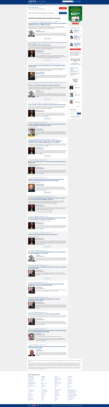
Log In (75, 1)
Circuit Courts (30, 396)
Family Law (43, 384)
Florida (42, 396)
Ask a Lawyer (35, 3)
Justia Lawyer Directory (71, 392)
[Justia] (32, 1)
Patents (55, 396)
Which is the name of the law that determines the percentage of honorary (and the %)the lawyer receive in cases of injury (46, 180)
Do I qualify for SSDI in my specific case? (40, 45)
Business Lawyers (31, 379)
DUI (42, 382)
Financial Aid (70, 380)
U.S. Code (29, 392)
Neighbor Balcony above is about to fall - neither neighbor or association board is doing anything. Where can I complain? (45, 141)
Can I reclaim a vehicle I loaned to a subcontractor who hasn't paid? (48, 104)
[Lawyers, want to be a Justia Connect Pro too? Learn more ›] (43, 72)
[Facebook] (34, 405)
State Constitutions (44, 391)
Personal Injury (49, 21)
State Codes (43, 392)
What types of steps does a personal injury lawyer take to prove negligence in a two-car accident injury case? (46, 284)
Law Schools (47, 3)
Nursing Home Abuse (44, 82)
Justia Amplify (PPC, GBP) (72, 396)
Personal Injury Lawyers (32, 386)
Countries (56, 399)
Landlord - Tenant (42, 196)
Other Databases (57, 389)
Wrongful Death (36, 21)
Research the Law (41, 3)
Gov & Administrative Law (46, 42)
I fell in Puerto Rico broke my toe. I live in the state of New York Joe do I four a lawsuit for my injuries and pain (46, 124)
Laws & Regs (52, 3)
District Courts (30, 398)
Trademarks (56, 398)
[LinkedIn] (32, 405)
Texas (42, 399)
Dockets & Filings (31, 399)
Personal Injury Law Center (75, 64)
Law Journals (70, 383)
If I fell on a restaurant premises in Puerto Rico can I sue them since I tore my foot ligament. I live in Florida (47, 252)
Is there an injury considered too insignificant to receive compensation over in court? (44, 299)
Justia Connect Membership (72, 391)
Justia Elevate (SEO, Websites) (72, 395)
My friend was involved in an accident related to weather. (45, 314)
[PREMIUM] (31, 75)
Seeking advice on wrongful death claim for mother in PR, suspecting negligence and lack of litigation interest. (47, 24)
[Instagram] (35, 405)
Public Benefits (63, 42)
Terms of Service (68, 405)
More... (29, 387)
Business (56, 376)
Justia (29, 5)
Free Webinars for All (75, 27)
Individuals (43, 376)
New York (42, 398)
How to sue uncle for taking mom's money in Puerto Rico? (45, 85)
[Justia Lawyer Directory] (40, 405)
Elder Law (39, 82)
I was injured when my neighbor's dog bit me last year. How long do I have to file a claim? (47, 267)
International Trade (57, 383)
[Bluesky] (38, 405)
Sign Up (79, 1)
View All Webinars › (75, 49)
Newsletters (57, 3)
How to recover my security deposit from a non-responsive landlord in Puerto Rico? (46, 66)
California (42, 395)
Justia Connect (53, 405)
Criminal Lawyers (31, 380)
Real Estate (56, 384)
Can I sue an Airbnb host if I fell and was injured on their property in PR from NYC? (47, 162)
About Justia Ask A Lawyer (74, 68)
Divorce (42, 380)
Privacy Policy (73, 405)
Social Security (52, 42)
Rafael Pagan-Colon (73, 85)
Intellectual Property (57, 382)
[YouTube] (33, 405)
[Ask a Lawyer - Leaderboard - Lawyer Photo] (71, 87)
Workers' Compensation (38, 42)
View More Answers (47, 38)
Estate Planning (50, 82)
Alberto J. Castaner (73, 92)
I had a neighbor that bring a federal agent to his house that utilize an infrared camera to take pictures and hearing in (47, 218)
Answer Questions (63, 13)
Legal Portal (58, 405)
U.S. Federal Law (31, 389)
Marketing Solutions (63, 3)
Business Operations (57, 379)
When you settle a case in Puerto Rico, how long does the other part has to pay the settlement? (47, 347)
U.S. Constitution (30, 391)
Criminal (42, 379)
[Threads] (37, 405)
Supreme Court (30, 395)
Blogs (69, 384)
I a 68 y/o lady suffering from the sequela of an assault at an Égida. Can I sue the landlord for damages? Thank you (46, 198)
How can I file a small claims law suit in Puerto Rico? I (44, 234)
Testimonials (70, 399)
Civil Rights (36, 82)
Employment (56, 380)
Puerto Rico (36, 5)
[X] (39, 405)
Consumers (71, 70)
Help (64, 405)
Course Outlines (70, 382)
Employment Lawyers (31, 382)
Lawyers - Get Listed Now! (75, 116)
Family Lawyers (30, 384)
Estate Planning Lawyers (32, 383)
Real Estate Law (41, 139)
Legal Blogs (56, 392)
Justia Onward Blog (71, 398)
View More (52, 28)
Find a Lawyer (30, 3)
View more (79, 106)
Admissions (69, 379)
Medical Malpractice (42, 21)
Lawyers (71, 73)
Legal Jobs (56, 391)
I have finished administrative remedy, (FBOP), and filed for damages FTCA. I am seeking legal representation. (47, 331)
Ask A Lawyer (32, 5)
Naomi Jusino (72, 99)
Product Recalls (56, 395)
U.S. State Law (44, 389)
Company (61, 405)
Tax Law (55, 386)
